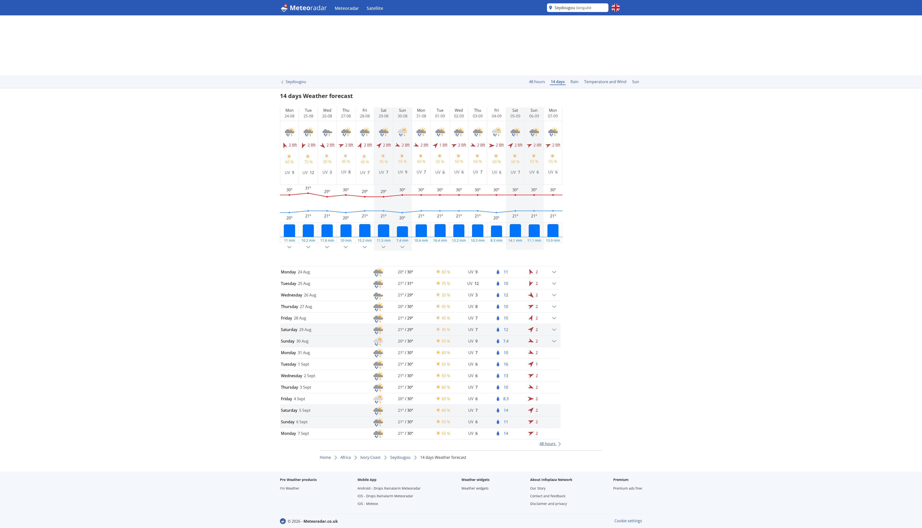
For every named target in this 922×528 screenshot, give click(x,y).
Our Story (538, 488)
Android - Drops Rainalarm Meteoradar (389, 488)
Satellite (375, 8)
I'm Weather (289, 488)
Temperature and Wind (605, 81)
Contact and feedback (547, 496)
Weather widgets (475, 488)
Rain (574, 81)
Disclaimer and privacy (548, 503)
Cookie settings (628, 520)
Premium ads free (627, 488)
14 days (558, 81)
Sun (635, 81)
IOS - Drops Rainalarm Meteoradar (385, 496)
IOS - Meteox (368, 503)
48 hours (537, 81)
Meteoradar (347, 8)
